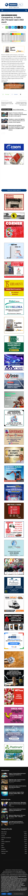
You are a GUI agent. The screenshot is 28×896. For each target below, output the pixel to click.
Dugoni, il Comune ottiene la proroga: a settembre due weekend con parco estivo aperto (18, 114)
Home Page (15, 15)
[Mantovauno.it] (14, 4)
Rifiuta (9, 893)
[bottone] (14, 190)
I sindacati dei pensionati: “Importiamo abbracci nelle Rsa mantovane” (21, 104)
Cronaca (6, 13)
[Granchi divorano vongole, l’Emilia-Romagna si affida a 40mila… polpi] (4, 794)
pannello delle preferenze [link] (21, 889)
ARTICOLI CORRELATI (6, 109)
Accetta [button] (4, 893)
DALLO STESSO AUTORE (18, 109)
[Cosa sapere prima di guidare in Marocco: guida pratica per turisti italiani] (4, 823)
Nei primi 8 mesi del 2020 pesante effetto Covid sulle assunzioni (7, 104)
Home (2, 13)
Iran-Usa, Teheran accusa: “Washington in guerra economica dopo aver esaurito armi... (17, 804)
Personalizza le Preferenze (18, 893)
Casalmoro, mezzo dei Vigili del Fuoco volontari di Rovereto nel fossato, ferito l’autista (17, 121)
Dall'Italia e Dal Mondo (8, 15)
